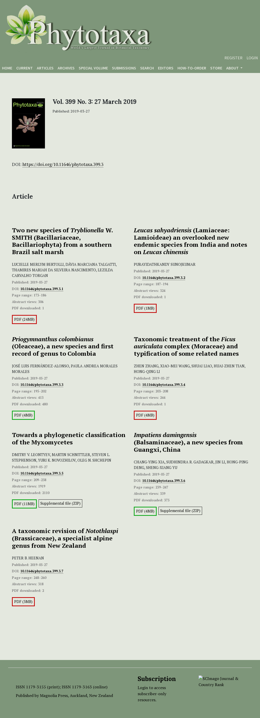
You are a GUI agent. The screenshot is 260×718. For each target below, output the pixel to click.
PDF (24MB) (24, 319)
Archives (66, 67)
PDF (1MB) (145, 308)
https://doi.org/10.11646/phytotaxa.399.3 (62, 164)
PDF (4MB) (23, 415)
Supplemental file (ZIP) (60, 503)
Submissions (124, 67)
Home (7, 67)
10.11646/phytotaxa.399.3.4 (163, 384)
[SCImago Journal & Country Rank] (221, 681)
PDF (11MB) (24, 503)
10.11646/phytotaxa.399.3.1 (41, 289)
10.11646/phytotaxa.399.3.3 (41, 384)
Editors (165, 67)
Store (216, 67)
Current (24, 67)
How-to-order (191, 67)
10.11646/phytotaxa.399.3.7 (41, 571)
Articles (45, 67)
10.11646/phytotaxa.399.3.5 (41, 473)
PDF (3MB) (23, 601)
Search (147, 67)
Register (233, 57)
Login (252, 57)
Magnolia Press (54, 695)
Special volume (93, 67)
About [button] (232, 67)
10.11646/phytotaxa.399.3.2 (163, 277)
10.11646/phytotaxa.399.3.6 (163, 480)
